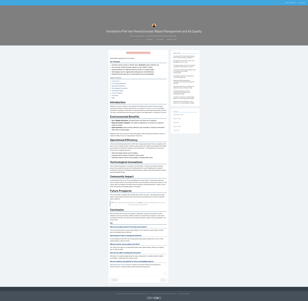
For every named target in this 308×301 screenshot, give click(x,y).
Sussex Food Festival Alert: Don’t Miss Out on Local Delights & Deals (183, 102)
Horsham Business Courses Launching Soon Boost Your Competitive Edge (181, 92)
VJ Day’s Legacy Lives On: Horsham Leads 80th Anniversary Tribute (184, 66)
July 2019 (176, 130)
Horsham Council (150, 108)
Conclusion (115, 95)
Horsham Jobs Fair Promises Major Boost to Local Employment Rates (184, 97)
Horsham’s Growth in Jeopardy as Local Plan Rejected (183, 76)
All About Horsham (290, 2)
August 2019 (177, 126)
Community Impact (117, 90)
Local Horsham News (139, 36)
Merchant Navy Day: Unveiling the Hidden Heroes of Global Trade (183, 87)
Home (132, 36)
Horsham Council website (123, 264)
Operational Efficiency (118, 86)
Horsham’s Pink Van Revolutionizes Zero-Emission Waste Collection (184, 56)
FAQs (113, 98)
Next (163, 280)
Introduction (115, 81)
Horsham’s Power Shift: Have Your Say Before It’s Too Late (183, 61)
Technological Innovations (120, 88)
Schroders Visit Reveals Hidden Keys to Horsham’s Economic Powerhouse (184, 71)
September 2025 (178, 114)
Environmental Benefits (119, 83)
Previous (114, 280)
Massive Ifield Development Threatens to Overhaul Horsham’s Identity (183, 81)
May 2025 (176, 122)
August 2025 (177, 118)
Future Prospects (117, 93)
